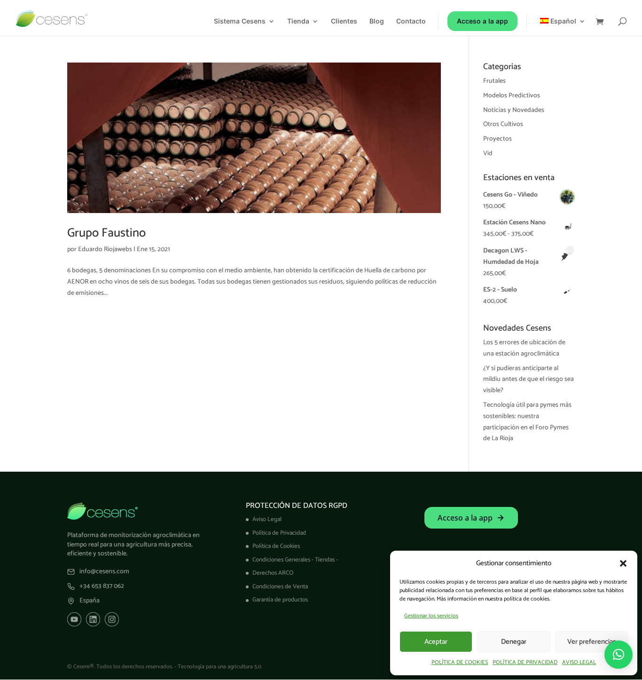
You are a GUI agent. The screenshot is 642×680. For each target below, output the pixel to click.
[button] (623, 563)
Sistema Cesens (240, 21)
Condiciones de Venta (280, 587)
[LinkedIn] (93, 619)
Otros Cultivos (503, 124)
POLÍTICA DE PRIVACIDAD (525, 662)
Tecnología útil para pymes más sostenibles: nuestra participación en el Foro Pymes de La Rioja (527, 422)
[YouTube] (74, 619)
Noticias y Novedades (513, 110)
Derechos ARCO (272, 573)
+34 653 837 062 (101, 586)
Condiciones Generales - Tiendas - (295, 560)
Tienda (298, 21)
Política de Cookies (276, 546)
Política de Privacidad (279, 533)
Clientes (344, 21)
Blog (376, 21)
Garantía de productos (280, 600)
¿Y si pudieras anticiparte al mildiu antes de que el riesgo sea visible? (528, 379)
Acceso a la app (482, 21)
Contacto (411, 21)
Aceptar (435, 642)
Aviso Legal (267, 519)
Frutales (494, 81)
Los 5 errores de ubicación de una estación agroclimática (524, 348)
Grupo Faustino (106, 233)
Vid (488, 153)
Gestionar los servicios (431, 615)
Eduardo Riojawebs (105, 249)
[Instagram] (112, 619)
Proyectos (497, 139)
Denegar (513, 642)
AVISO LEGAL (579, 662)
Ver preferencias (591, 642)
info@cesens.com (104, 572)
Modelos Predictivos (511, 95)
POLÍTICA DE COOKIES (459, 662)
